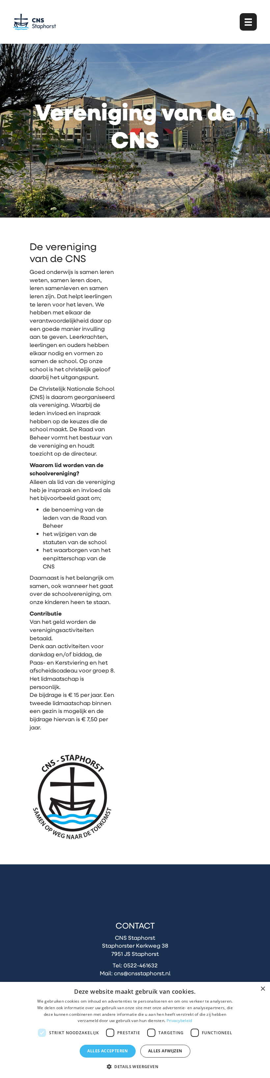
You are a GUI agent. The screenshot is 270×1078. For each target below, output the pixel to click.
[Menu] (248, 22)
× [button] (262, 988)
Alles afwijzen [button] (165, 1051)
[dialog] (135, 1030)
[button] (135, 1066)
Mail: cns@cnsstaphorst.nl (135, 973)
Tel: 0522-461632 (135, 965)
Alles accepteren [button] (107, 1051)
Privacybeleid (179, 1020)
